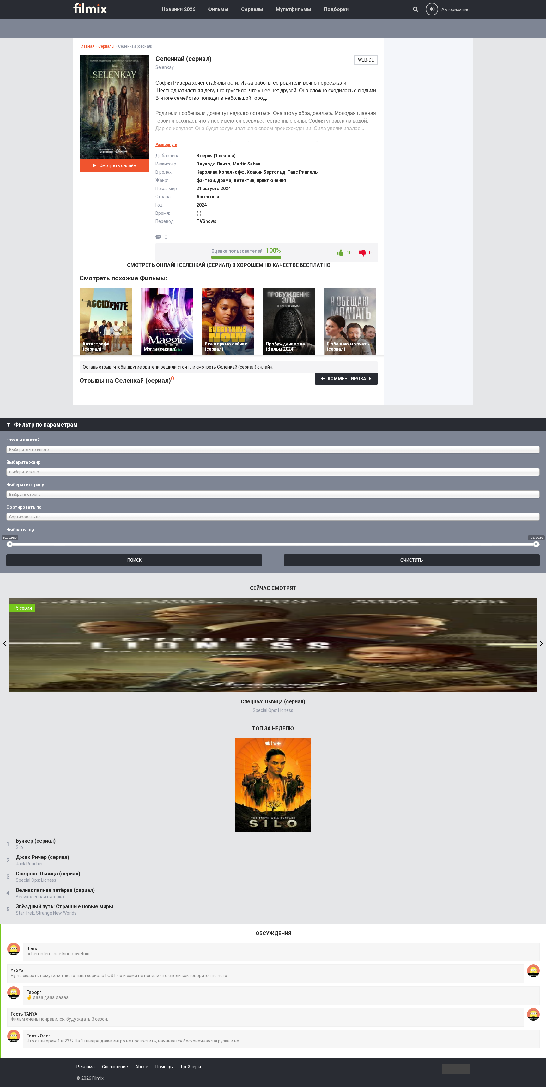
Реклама (85, 1066)
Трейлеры (190, 1066)
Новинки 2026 (178, 9)
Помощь (164, 1066)
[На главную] (94, 8)
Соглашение (115, 1066)
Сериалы (252, 9)
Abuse (141, 1066)
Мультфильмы (293, 9)
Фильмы (218, 9)
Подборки (336, 9)
